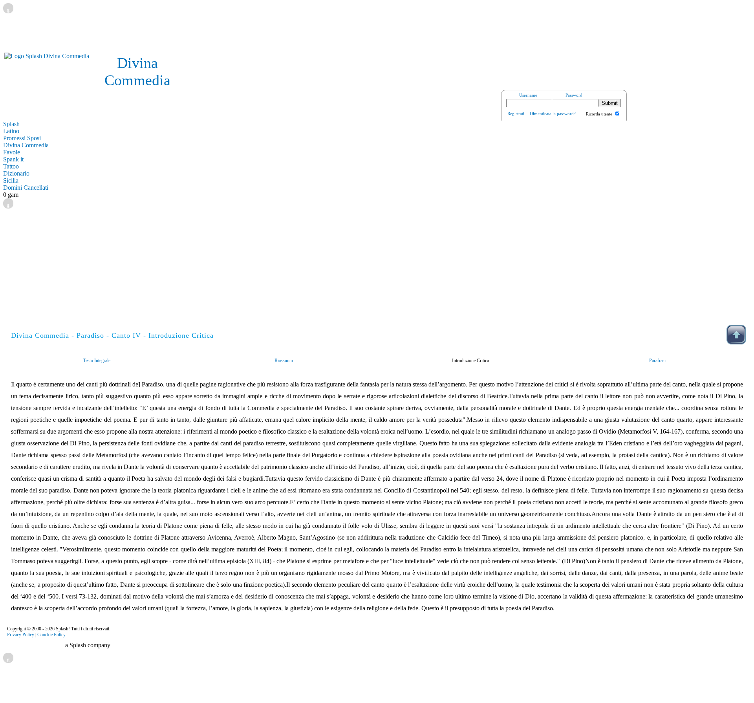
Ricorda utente (599, 114)
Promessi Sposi (22, 138)
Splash (11, 124)
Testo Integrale (96, 360)
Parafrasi (657, 360)
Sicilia (10, 180)
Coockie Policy (51, 634)
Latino (11, 131)
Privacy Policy (20, 634)
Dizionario (16, 173)
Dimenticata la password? (553, 113)
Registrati (515, 113)
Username (528, 95)
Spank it (13, 159)
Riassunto (284, 360)
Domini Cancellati (25, 187)
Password (574, 95)
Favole (11, 152)
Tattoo (11, 166)
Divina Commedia (26, 145)
